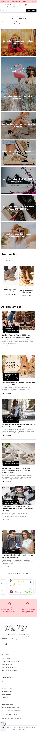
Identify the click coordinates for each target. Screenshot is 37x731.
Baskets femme (10, 328)
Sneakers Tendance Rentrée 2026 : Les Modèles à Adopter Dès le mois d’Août (16, 336)
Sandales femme (14, 376)
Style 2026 (13, 503)
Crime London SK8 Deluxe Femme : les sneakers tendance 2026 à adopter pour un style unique (17, 508)
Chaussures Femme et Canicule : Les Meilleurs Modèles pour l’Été (18, 383)
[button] (2, 5)
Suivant (27, 573)
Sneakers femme (10, 330)
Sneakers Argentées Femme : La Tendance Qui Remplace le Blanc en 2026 (18, 425)
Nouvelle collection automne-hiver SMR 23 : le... (18, 42)
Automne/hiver (9, 326)
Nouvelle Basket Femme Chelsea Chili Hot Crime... (19, 152)
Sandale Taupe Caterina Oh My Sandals (26, 291)
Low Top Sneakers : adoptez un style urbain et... (18, 125)
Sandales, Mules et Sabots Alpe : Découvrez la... (18, 97)
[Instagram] (6, 644)
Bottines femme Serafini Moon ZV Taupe (10, 290)
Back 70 (7, 550)
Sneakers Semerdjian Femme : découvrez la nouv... (18, 235)
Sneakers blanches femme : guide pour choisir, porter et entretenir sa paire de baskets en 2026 (16, 470)
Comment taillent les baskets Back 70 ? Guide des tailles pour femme (18, 556)
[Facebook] (3, 644)
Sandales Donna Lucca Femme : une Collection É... (18, 69)
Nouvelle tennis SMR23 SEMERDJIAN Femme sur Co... (18, 180)
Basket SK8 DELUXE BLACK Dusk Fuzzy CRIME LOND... (18, 207)
